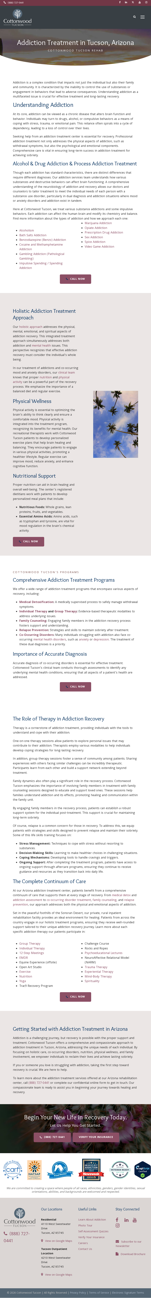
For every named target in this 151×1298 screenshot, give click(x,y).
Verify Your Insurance (91, 1237)
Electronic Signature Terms (128, 1293)
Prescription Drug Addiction (104, 232)
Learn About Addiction (92, 1220)
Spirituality (92, 981)
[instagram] (146, 3)
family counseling (105, 900)
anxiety (84, 639)
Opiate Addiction (96, 228)
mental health (41, 345)
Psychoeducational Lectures (103, 953)
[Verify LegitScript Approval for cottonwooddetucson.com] (142, 1170)
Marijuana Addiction (98, 223)
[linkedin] (126, 3)
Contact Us (85, 1249)
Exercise (25, 972)
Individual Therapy (33, 611)
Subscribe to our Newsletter (129, 1244)
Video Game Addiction (99, 247)
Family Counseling (32, 621)
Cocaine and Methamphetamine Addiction (41, 247)
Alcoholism (26, 230)
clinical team (66, 372)
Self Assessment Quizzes (93, 1231)
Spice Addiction (95, 242)
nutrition (46, 377)
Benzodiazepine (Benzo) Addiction (42, 240)
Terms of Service (99, 1293)
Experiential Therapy (99, 972)
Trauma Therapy (96, 967)
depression (101, 639)
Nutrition (25, 976)
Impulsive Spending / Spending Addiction (41, 266)
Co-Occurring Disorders (36, 635)
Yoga (22, 981)
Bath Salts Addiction (32, 235)
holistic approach (30, 327)
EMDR (23, 958)
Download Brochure (133, 1254)
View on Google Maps (58, 1241)
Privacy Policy (78, 1293)
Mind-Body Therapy (98, 976)
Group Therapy (66, 611)
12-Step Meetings (31, 953)
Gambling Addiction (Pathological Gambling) (41, 257)
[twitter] (133, 3)
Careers (83, 1243)
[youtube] (140, 3)
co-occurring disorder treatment (69, 900)
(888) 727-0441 (15, 3)
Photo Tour (85, 1225)
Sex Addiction (94, 237)
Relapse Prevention (33, 630)
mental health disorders (49, 639)
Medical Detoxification (36, 602)
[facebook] (119, 3)
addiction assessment (27, 900)
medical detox (121, 895)
